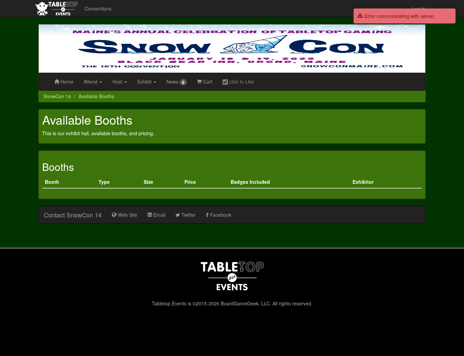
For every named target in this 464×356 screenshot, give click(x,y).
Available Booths (96, 96)
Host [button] (118, 81)
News (175, 81)
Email (158, 214)
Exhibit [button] (145, 81)
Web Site (127, 214)
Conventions (98, 8)
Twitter (188, 214)
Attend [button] (91, 81)
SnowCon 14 (57, 96)
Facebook (220, 214)
